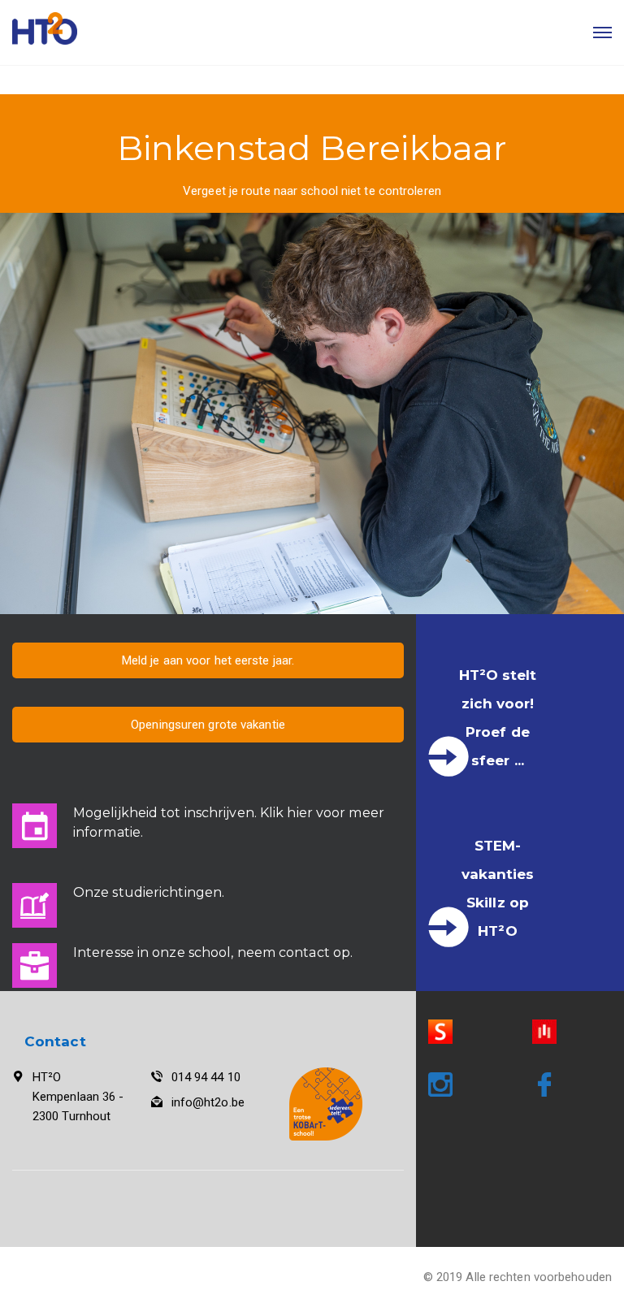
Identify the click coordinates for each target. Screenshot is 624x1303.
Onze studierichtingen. (148, 892)
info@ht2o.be (208, 1102)
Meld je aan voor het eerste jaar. (208, 660)
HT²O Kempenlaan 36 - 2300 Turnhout (78, 1096)
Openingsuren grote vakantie (208, 724)
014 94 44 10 (205, 1077)
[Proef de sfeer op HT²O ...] (448, 756)
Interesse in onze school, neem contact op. (213, 952)
